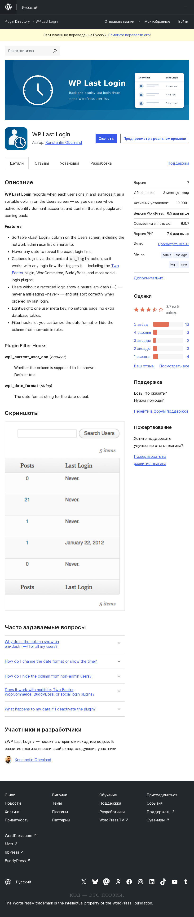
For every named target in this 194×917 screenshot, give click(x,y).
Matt (11, 844)
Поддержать (161, 811)
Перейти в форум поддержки (161, 411)
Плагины (60, 811)
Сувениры (158, 820)
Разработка (101, 163)
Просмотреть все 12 (173, 244)
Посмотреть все (174, 366)
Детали (17, 163)
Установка (69, 163)
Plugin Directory (17, 21)
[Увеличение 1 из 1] (118, 427)
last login (181, 255)
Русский (23, 882)
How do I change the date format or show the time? (51, 661)
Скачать (106, 139)
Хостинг (12, 811)
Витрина (59, 795)
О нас (10, 795)
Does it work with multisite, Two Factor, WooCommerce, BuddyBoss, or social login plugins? (49, 692)
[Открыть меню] (186, 7)
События (155, 803)
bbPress (14, 852)
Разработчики (112, 811)
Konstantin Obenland (63, 142)
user (184, 264)
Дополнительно (148, 278)
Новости (13, 803)
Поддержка (178, 163)
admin (167, 255)
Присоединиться (162, 795)
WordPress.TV (114, 820)
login (173, 264)
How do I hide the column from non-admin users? (48, 676)
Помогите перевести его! (129, 35)
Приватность (17, 820)
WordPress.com (21, 835)
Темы (57, 803)
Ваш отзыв (144, 366)
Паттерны (61, 820)
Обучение (108, 795)
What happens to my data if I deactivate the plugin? (50, 709)
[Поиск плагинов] (55, 51)
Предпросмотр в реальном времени (154, 139)
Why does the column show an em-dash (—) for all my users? (32, 643)
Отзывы (42, 163)
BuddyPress (18, 860)
